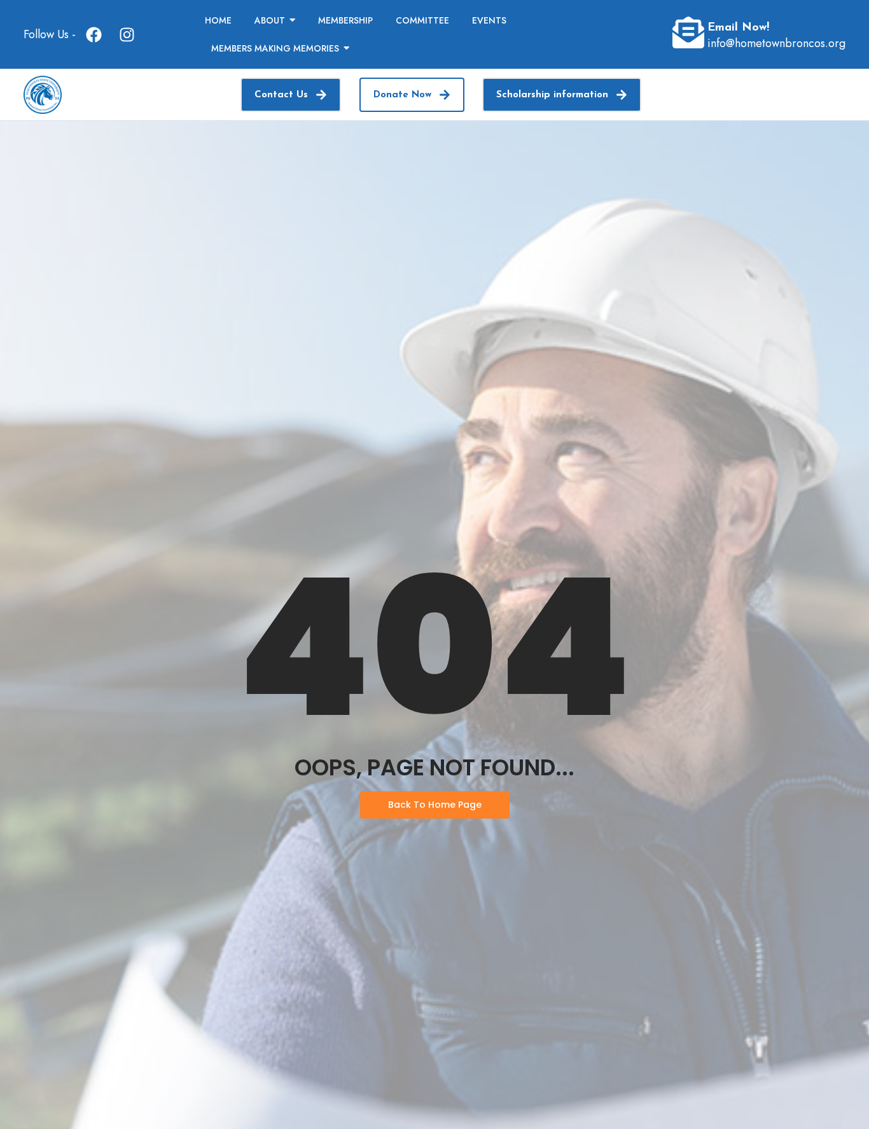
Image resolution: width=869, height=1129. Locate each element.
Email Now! (738, 28)
